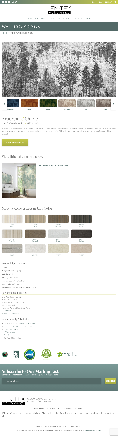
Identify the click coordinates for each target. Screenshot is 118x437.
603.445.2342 (32, 402)
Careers (67, 408)
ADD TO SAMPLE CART (16, 142)
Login (93, 2)
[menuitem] (30, 19)
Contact (108, 2)
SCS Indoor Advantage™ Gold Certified (18, 326)
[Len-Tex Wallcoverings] (59, 10)
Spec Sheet (8, 335)
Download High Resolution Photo (55, 165)
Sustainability (67, 19)
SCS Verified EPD (8, 311)
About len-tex (54, 19)
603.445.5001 (45, 402)
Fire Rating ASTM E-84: (11, 281)
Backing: (5, 277)
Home (30, 19)
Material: (5, 274)
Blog (88, 19)
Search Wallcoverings (45, 408)
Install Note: (6, 284)
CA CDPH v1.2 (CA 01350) (25, 323)
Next (113, 104)
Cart (100, 2)
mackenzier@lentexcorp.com (91, 430)
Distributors (79, 19)
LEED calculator (9, 332)
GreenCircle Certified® (10, 313)
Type (4, 267)
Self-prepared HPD (11, 329)
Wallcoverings (40, 19)
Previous (4, 104)
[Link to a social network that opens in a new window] (3, 2)
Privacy (39, 426)
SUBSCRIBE (110, 381)
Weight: (5, 271)
